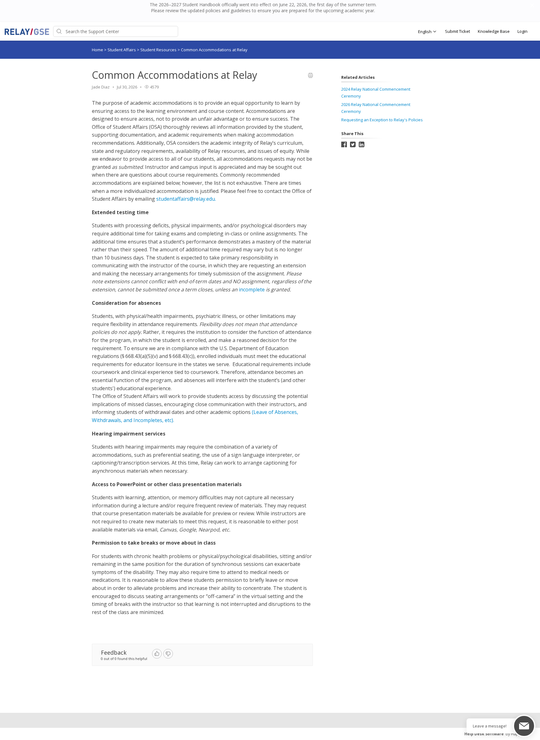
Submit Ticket (457, 31)
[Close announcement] (532, 6)
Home (97, 50)
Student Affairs (122, 50)
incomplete (252, 289)
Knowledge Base (494, 31)
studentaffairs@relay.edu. (186, 198)
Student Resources (159, 50)
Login (523, 31)
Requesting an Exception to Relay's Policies (382, 120)
